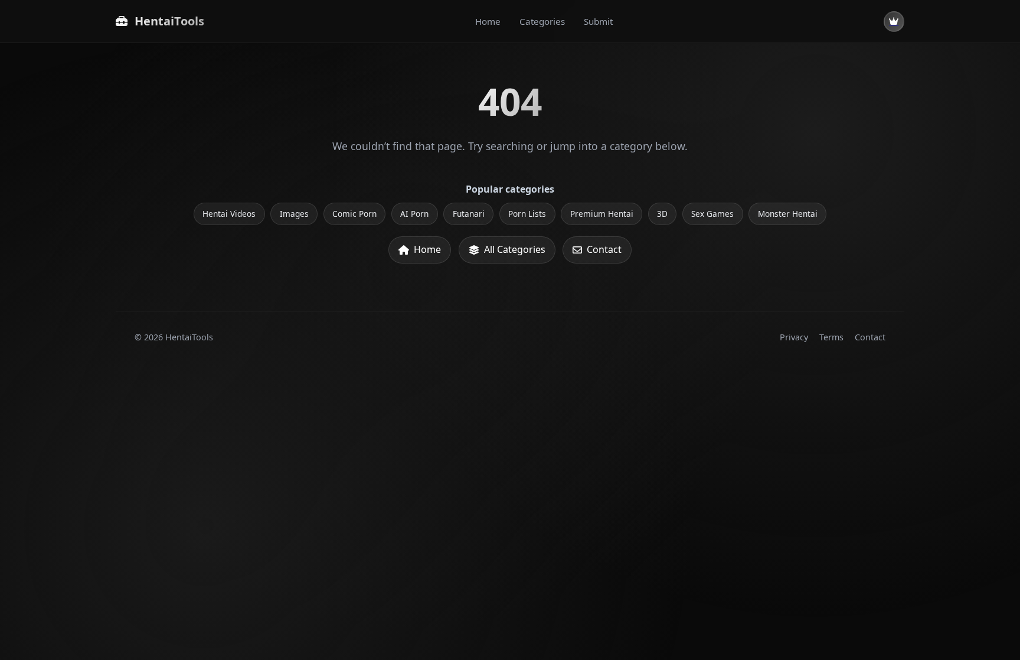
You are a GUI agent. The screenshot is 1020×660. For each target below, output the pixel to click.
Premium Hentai (601, 213)
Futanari (469, 213)
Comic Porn (354, 213)
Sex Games (712, 213)
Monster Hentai (788, 213)
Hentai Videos (229, 213)
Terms (831, 337)
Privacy (794, 337)
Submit (598, 21)
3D (662, 213)
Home (488, 21)
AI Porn (414, 213)
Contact (604, 249)
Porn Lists (527, 213)
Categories (542, 21)
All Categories (514, 249)
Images (294, 213)
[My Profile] (894, 21)
